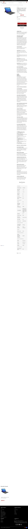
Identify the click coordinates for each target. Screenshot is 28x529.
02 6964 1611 (21, 520)
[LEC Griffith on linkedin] (21, 524)
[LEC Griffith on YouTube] (19, 524)
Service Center (2, 509)
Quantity (18, 21)
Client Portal (16, 509)
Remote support (3, 511)
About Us (2, 520)
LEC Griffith (4, 527)
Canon (15, 511)
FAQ (1, 510)
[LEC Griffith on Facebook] (16, 524)
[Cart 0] (26, 2)
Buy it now (22, 25)
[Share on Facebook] (20, 253)
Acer (15, 510)
